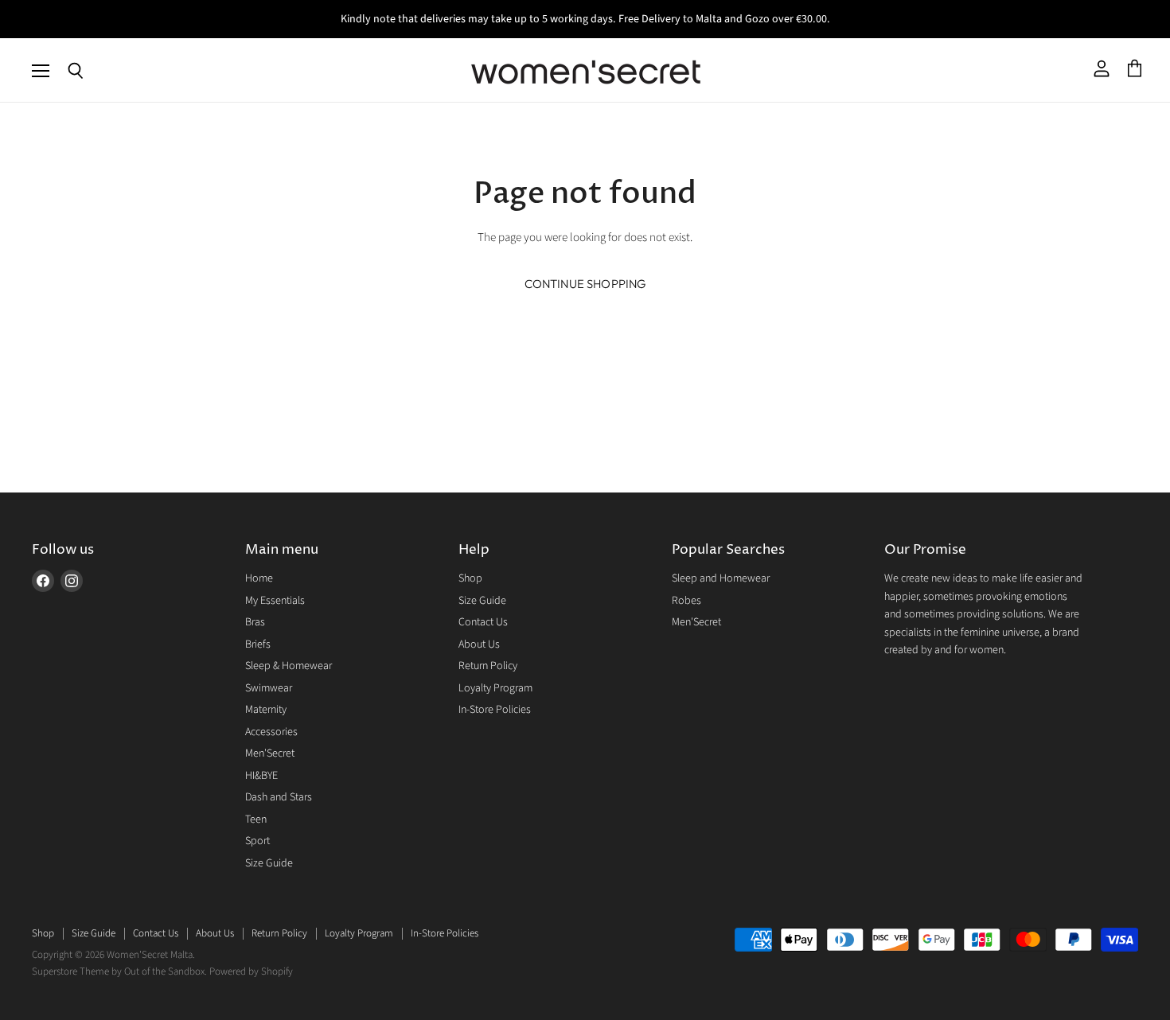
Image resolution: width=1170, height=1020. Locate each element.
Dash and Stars (278, 797)
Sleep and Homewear (721, 578)
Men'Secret (269, 753)
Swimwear (268, 688)
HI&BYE (261, 776)
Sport (257, 841)
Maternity (266, 710)
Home (259, 578)
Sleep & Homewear (288, 666)
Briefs (258, 644)
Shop (470, 578)
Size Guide (269, 863)
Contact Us (483, 622)
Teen (256, 819)
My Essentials (275, 601)
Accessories (271, 732)
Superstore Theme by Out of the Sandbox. (119, 971)
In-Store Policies (494, 710)
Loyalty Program (495, 688)
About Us (479, 644)
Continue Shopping (585, 283)
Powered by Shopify (251, 971)
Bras (255, 622)
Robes (686, 601)
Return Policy (487, 666)
